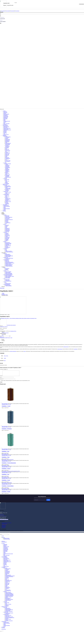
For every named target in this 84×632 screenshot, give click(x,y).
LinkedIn (6, 337)
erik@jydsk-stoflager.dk (3, 515)
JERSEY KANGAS (5, 184)
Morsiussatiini (7, 141)
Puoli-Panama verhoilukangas (7, 166)
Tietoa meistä (3, 526)
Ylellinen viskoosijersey (8, 265)
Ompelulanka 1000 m (13, 331)
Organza (6, 155)
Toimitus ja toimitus (4, 524)
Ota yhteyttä (3, 527)
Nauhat (5, 267)
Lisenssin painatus (7, 256)
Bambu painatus (7, 185)
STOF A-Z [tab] (3, 541)
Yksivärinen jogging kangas (9, 258)
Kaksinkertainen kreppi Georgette (7, 144)
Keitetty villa (7, 154)
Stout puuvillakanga (8, 600)
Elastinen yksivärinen (8, 271)
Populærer (5, 214)
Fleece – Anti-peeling (6, 123)
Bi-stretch (5, 113)
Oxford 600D (7, 183)
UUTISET (4, 210)
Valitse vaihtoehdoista (5, 403)
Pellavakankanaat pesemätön (7, 168)
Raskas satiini (7, 238)
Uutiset (3, 212)
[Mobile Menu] (0, 10)
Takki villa (5, 124)
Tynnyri (5, 209)
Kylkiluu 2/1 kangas (8, 201)
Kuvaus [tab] (3, 339)
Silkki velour (7, 157)
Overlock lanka (7, 280)
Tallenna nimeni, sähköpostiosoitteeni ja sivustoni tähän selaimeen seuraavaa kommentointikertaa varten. (15, 380)
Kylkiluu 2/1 (5, 130)
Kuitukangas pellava (8, 283)
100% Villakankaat (7, 568)
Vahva (5, 360)
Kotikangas (5, 591)
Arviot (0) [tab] (3, 340)
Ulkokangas (5, 178)
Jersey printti (5, 607)
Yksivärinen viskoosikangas (7, 146)
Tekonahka (6, 239)
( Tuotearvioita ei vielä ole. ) (4, 326)
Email (11, 337)
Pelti (5, 282)
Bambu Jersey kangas (8, 615)
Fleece (6, 180)
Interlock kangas (7, 151)
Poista (2, 335)
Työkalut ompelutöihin (7, 206)
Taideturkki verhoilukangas (7, 171)
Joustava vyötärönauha (8, 275)
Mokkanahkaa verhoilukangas (7, 169)
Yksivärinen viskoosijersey (7, 203)
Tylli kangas (5, 248)
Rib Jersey (5, 132)
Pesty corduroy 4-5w (8, 590)
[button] (1, 12)
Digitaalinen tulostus (8, 186)
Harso (4, 122)
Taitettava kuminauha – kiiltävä (9, 276)
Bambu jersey (5, 112)
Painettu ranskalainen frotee (7, 187)
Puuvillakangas (6, 115)
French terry (5, 232)
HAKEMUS (4, 135)
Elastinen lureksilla (7, 272)
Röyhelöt (6, 269)
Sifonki (5, 119)
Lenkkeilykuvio (7, 193)
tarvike (25, 351)
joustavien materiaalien (13, 351)
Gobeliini (6, 233)
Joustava (5, 207)
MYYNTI (3, 286)
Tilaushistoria (3, 525)
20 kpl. (7, 355)
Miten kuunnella (7, 235)
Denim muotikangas (8, 143)
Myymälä (3, 213)
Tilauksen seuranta (4, 523)
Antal (1, 333)
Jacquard (6, 152)
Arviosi (1, 375)
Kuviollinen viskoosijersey (7, 190)
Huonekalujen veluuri (8, 243)
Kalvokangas (7, 147)
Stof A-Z (5, 224)
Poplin (6, 156)
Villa (4, 133)
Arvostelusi (2, 369)
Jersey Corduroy (7, 153)
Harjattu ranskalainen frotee (7, 198)
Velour (6, 250)
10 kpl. (5, 355)
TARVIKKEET (5, 204)
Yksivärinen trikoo (6, 194)
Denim (4, 120)
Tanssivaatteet (7, 231)
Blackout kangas (7, 174)
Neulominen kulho (6, 205)
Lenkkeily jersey (6, 191)
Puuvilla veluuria (6, 116)
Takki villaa (6, 578)
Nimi (1, 377)
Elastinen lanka (7, 279)
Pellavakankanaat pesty (8, 580)
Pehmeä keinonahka (6, 126)
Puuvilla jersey (6, 114)
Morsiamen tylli (6, 117)
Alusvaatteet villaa (6, 134)
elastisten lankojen (65, 346)
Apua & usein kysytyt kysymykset (6, 522)
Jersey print (5, 253)
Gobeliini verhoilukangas (7, 128)
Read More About (5, 332)
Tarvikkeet (3, 266)
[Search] (0, 15)
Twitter (4, 337)
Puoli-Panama (7, 234)
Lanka (4, 278)
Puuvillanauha (7, 268)
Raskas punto (7, 149)
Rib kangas (5, 131)
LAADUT (3, 543)
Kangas (6, 240)
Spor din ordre (4, 629)
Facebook (1, 337)
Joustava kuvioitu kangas (8, 273)
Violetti (5, 358)
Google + (9, 337)
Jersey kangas (7, 218)
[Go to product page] (43, 394)
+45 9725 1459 (2, 514)
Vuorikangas (5, 111)
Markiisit (6, 172)
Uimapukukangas (7, 158)
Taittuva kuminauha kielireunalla (8, 274)
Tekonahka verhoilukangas (7, 129)
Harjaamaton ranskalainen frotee (7, 199)
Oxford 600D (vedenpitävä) (7, 176)
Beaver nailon (5, 118)
